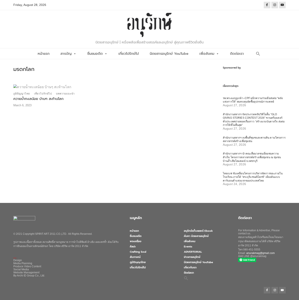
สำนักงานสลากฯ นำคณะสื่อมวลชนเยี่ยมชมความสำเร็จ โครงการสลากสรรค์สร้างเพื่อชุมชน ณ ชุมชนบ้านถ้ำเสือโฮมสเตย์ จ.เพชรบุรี (252, 157)
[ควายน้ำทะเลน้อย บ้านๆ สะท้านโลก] (42, 87)
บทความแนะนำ (65, 93)
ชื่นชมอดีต (95, 53)
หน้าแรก (43, 53)
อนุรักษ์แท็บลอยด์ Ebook (198, 231)
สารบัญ (66, 53)
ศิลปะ (133, 247)
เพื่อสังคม (206, 53)
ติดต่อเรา (237, 53)
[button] (258, 53)
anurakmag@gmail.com (260, 253)
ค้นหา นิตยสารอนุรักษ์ (196, 236)
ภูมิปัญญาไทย (21, 93)
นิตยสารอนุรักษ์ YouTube (169, 53)
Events (188, 247)
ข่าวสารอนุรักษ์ (192, 257)
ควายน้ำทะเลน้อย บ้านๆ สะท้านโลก (38, 98)
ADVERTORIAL (193, 252)
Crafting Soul (138, 252)
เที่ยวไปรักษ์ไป (128, 53)
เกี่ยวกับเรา (190, 267)
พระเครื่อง (135, 241)
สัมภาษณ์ (135, 257)
